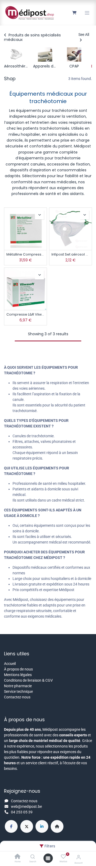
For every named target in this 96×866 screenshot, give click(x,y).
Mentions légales (18, 675)
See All (83, 34)
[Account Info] (78, 857)
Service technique (18, 691)
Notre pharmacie (18, 686)
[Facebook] (11, 826)
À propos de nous (18, 669)
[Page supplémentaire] (57, 826)
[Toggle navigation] (87, 13)
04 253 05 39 (22, 812)
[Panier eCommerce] (74, 13)
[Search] (32, 857)
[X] (26, 826)
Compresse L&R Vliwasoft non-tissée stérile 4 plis (25, 314)
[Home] (18, 857)
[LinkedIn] (41, 826)
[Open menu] (48, 858)
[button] (39, 214)
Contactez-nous (17, 697)
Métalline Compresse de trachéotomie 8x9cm (25, 254)
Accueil (10, 663)
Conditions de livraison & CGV (28, 680)
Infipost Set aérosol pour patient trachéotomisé (70, 254)
